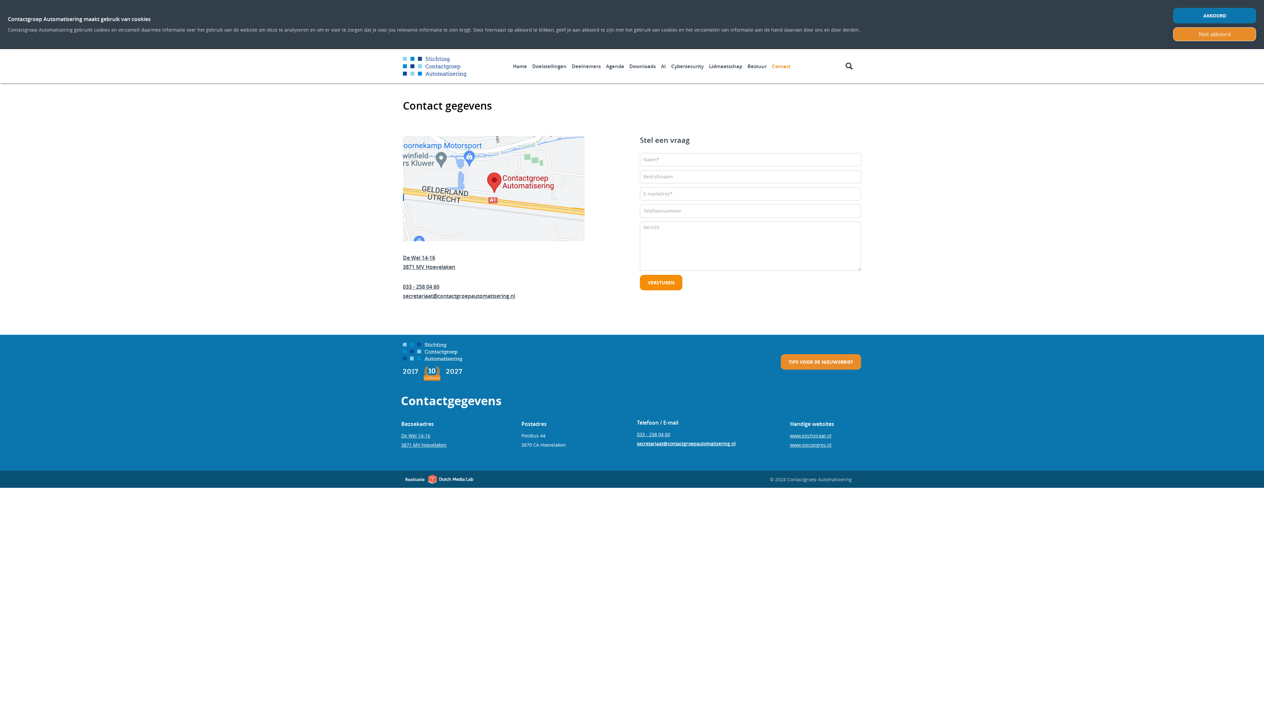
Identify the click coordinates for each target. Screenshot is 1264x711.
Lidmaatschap (725, 66)
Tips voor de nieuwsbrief (821, 362)
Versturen (661, 282)
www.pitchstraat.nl (810, 436)
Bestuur (757, 66)
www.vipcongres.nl (810, 445)
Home (520, 66)
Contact (781, 66)
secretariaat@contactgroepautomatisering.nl (459, 296)
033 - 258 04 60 (421, 286)
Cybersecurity (687, 66)
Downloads (642, 66)
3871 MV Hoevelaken (429, 267)
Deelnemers (586, 66)
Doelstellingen (549, 66)
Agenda (615, 66)
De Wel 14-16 (419, 257)
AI (663, 66)
